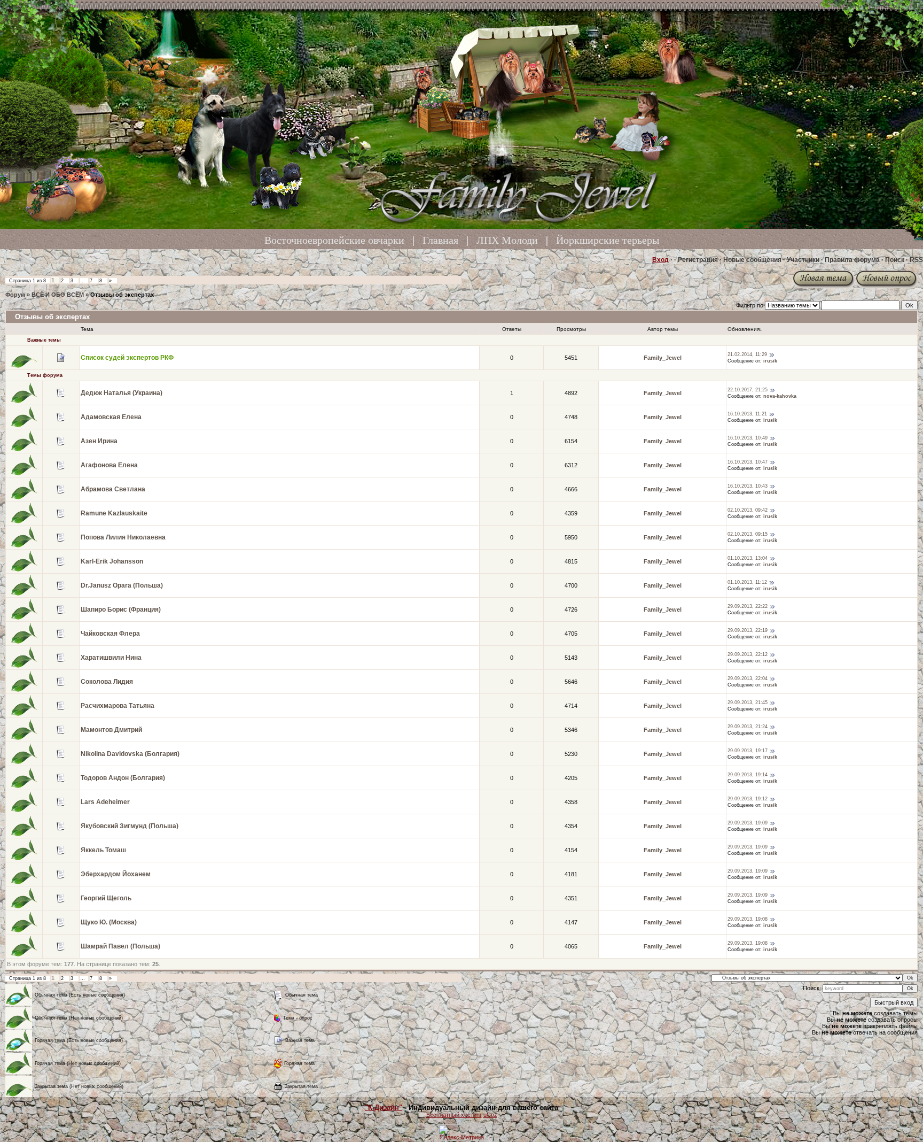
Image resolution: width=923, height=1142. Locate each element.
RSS (916, 260)
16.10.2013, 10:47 (748, 462)
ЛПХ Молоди (507, 240)
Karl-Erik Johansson (112, 561)
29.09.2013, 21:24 (748, 726)
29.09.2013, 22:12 (748, 654)
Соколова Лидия (107, 681)
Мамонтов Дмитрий (111, 730)
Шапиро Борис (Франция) (121, 609)
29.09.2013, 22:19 (748, 630)
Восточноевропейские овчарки (334, 240)
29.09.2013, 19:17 (748, 750)
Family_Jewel (663, 357)
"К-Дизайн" (383, 1108)
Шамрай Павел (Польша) (120, 946)
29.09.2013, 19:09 (748, 822)
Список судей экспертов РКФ (127, 357)
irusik (770, 361)
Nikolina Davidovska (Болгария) (130, 754)
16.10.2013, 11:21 (747, 413)
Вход (660, 260)
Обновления (744, 329)
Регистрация (698, 260)
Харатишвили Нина (111, 657)
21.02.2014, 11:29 (747, 354)
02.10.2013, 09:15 (748, 534)
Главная (440, 240)
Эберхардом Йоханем (116, 874)
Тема (87, 329)
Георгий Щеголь (106, 898)
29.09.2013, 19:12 (748, 798)
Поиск (894, 260)
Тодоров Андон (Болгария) (123, 778)
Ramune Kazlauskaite (114, 513)
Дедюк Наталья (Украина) (121, 393)
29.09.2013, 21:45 (748, 702)
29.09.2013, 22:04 (748, 678)
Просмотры (571, 329)
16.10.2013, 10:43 (748, 486)
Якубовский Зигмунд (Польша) (129, 826)
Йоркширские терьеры (607, 240)
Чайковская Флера (110, 633)
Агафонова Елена (109, 465)
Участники (803, 260)
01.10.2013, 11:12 (747, 582)
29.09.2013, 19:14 (748, 774)
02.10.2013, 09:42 (748, 510)
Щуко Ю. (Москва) (109, 922)
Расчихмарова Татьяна (117, 705)
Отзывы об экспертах (122, 294)
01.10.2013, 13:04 (748, 558)
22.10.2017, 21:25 (748, 389)
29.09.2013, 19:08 (748, 919)
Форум (15, 294)
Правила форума (852, 260)
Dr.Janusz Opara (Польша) (122, 585)
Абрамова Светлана (113, 489)
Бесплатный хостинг (454, 1115)
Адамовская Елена (111, 417)
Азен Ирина (99, 441)
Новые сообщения (752, 260)
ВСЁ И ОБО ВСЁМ (58, 294)
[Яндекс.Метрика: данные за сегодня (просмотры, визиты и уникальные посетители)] (461, 1132)
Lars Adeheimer (105, 802)
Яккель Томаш (103, 850)
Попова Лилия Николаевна (123, 537)
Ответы (511, 329)
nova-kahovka (779, 396)
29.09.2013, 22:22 (748, 606)
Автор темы (662, 329)
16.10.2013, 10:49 (748, 438)
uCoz (490, 1115)
